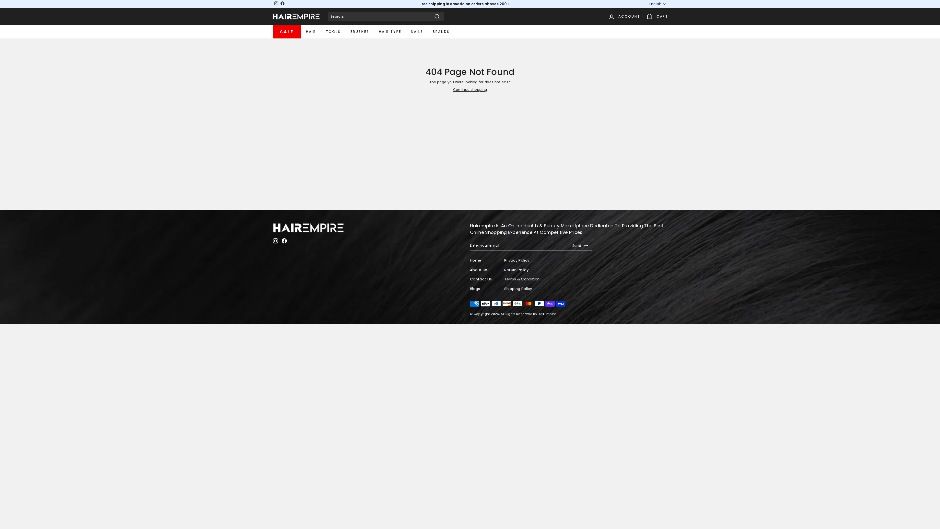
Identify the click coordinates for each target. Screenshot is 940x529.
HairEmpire (547, 314)
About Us (478, 269)
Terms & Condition (522, 279)
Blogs (475, 288)
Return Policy (516, 269)
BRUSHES (360, 31)
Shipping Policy (518, 288)
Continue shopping (470, 89)
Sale (287, 32)
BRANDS (441, 31)
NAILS (417, 31)
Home (475, 260)
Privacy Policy (516, 260)
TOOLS (333, 31)
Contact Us (481, 279)
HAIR (311, 31)
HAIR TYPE (390, 31)
